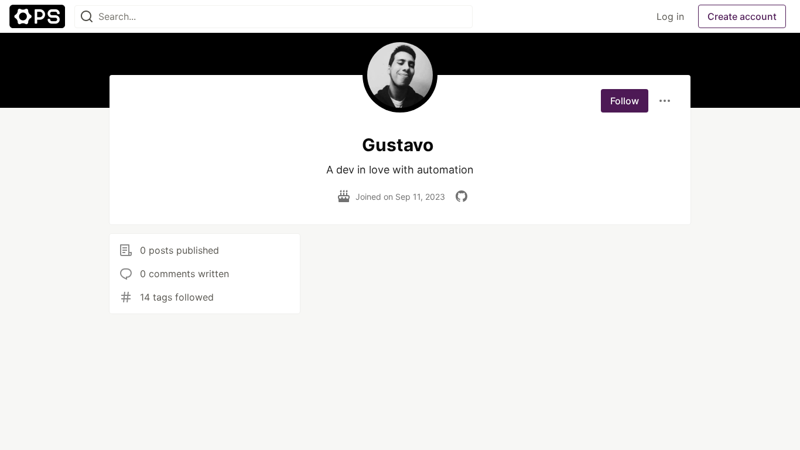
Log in (670, 16)
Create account (742, 16)
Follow (624, 101)
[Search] (86, 17)
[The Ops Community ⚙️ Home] (37, 16)
